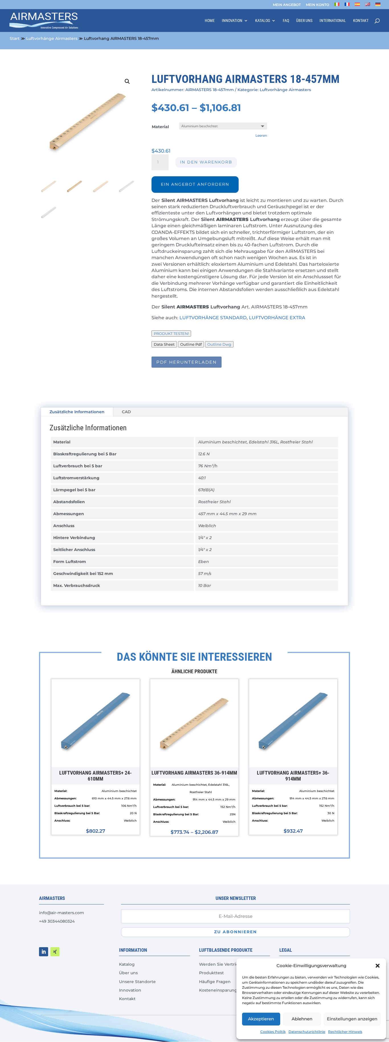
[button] (377, 966)
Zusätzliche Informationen (77, 411)
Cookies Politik (273, 1031)
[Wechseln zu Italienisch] (336, 6)
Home (210, 21)
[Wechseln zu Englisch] (367, 6)
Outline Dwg (219, 344)
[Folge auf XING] (55, 951)
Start (15, 38)
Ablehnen (302, 1018)
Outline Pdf (191, 344)
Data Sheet (164, 344)
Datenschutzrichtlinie (306, 1031)
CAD (126, 411)
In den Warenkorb (206, 162)
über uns (304, 21)
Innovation (232, 21)
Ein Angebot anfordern (195, 184)
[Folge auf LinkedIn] (43, 951)
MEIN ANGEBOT (287, 5)
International (333, 21)
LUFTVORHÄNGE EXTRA (277, 317)
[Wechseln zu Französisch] (347, 6)
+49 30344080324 (57, 921)
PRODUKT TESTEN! (171, 333)
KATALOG (262, 21)
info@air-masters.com (61, 912)
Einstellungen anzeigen (352, 1018)
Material (160, 126)
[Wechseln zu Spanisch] (357, 6)
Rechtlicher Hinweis (345, 1031)
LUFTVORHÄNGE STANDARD (213, 317)
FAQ (286, 21)
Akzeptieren (261, 1018)
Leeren (261, 136)
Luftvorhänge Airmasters (51, 38)
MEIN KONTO (317, 5)
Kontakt (360, 21)
